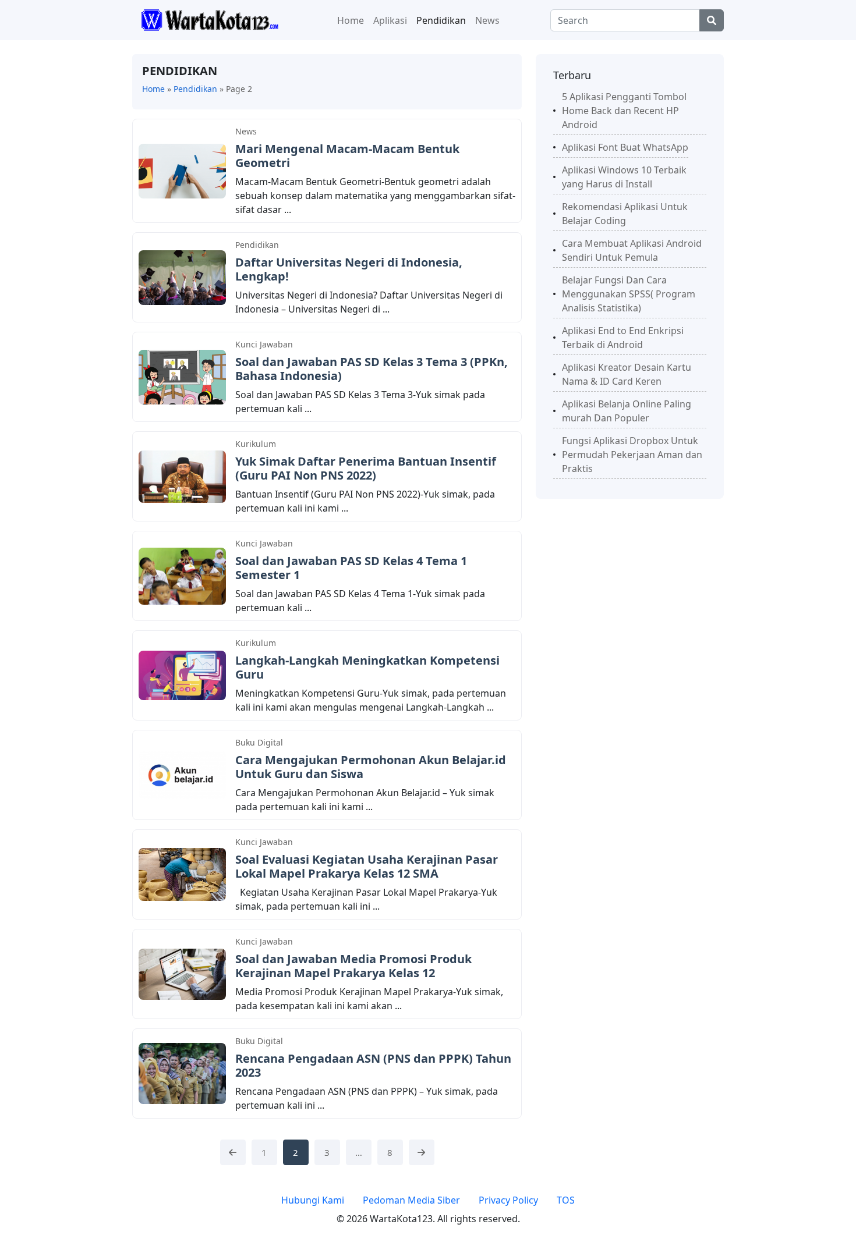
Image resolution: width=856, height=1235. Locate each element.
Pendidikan (441, 20)
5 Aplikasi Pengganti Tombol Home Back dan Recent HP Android (624, 110)
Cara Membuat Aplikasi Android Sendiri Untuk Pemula (632, 250)
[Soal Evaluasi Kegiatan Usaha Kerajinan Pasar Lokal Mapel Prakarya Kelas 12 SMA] (182, 873)
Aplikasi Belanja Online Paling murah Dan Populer (626, 411)
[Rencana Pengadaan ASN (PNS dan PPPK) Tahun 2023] (182, 1072)
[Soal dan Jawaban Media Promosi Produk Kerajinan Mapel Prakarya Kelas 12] (182, 973)
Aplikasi (390, 20)
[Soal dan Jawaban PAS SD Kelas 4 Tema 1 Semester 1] (182, 575)
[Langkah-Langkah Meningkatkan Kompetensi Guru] (182, 674)
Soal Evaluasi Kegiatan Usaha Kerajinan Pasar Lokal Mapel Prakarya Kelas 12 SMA (366, 866)
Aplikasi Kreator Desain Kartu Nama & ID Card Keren (626, 374)
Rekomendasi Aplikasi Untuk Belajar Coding (625, 213)
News (487, 20)
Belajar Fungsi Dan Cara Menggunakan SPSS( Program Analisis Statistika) (628, 294)
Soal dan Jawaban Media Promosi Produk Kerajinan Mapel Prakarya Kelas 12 (353, 966)
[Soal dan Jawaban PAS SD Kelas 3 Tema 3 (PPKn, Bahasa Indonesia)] (182, 376)
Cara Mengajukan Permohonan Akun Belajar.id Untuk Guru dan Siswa (370, 767)
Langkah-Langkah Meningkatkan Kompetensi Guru (367, 667)
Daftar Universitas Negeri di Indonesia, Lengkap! (348, 269)
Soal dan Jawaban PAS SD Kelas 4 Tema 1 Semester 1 (351, 568)
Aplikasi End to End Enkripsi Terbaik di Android (623, 337)
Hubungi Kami (312, 1200)
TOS (566, 1200)
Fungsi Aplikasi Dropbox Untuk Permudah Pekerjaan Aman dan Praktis (632, 454)
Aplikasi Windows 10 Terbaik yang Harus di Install (624, 177)
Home (350, 20)
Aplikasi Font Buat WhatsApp (625, 147)
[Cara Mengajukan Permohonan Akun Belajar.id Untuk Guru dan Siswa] (182, 774)
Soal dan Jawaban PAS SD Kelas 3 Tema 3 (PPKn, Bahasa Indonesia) (371, 369)
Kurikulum (255, 443)
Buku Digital (259, 742)
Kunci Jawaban (264, 344)
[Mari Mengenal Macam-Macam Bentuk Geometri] (182, 170)
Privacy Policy (508, 1200)
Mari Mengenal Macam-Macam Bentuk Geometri (347, 156)
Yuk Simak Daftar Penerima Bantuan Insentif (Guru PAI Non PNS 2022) (365, 468)
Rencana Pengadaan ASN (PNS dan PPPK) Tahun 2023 (373, 1065)
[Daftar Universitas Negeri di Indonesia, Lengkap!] (182, 276)
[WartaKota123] (209, 19)
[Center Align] (711, 20)
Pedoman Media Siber (411, 1200)
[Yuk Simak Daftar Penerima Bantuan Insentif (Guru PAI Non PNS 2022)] (182, 475)
